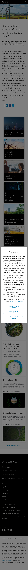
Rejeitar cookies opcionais (14, 312)
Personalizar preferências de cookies (14, 317)
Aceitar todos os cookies (14, 307)
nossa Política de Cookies (16, 301)
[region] (14, 285)
